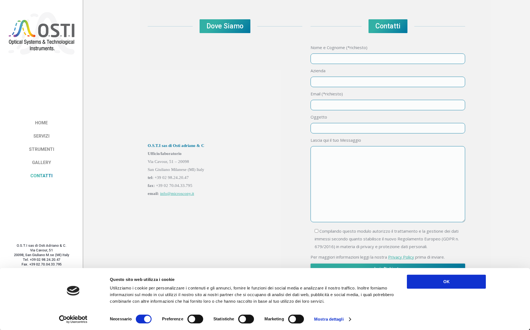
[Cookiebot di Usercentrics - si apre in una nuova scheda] (73, 319)
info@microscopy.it (177, 193)
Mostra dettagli (329, 319)
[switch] (195, 319)
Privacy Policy (401, 257)
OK (446, 281)
